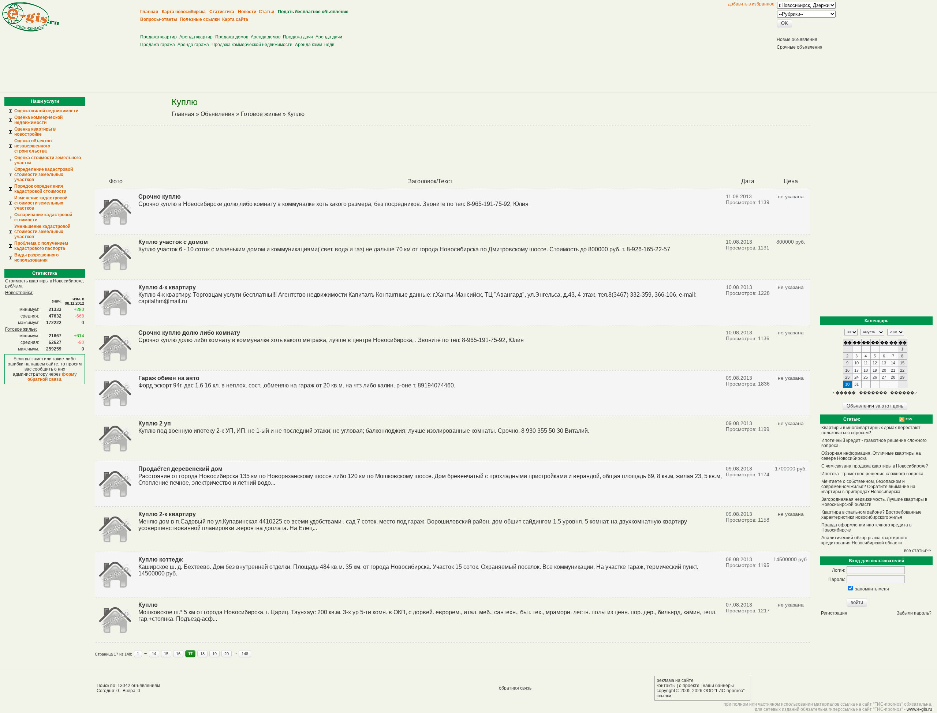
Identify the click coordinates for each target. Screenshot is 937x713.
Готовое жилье (261, 114)
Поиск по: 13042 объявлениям (128, 685)
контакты (666, 685)
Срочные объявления (799, 47)
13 (884, 363)
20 (226, 654)
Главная (183, 114)
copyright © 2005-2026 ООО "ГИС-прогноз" (700, 690)
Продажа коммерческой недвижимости (252, 44)
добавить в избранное (751, 4)
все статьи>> (917, 550)
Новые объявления (797, 39)
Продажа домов (231, 37)
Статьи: (851, 419)
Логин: (838, 570)
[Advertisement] (274, 26)
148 (245, 654)
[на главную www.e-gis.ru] (30, 30)
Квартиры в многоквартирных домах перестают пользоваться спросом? (871, 430)
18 (202, 654)
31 (856, 384)
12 (875, 363)
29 (902, 377)
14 (154, 654)
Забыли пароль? (914, 613)
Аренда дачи (329, 37)
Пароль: (836, 579)
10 (856, 363)
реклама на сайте (675, 680)
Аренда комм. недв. (315, 44)
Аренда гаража (193, 44)
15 (166, 654)
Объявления (218, 114)
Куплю (296, 114)
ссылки (664, 695)
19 (214, 654)
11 (866, 363)
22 (902, 370)
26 (875, 377)
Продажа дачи (298, 37)
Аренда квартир (196, 37)
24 (856, 377)
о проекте (689, 685)
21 (893, 370)
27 (884, 377)
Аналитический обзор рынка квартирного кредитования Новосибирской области (864, 540)
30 (847, 384)
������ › (903, 392)
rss (908, 418)
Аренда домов (265, 37)
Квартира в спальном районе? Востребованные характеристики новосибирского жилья (871, 515)
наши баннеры (718, 685)
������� (873, 392)
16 (178, 654)
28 (893, 377)
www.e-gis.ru (919, 709)
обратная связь (515, 688)
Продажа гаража (157, 44)
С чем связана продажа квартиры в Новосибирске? (874, 466)
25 (865, 377)
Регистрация (834, 613)
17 (190, 654)
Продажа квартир (158, 37)
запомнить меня (872, 589)
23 (847, 377)
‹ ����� (844, 392)
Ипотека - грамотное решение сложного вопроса (872, 473)
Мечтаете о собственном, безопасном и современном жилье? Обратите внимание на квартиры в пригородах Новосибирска (868, 486)
